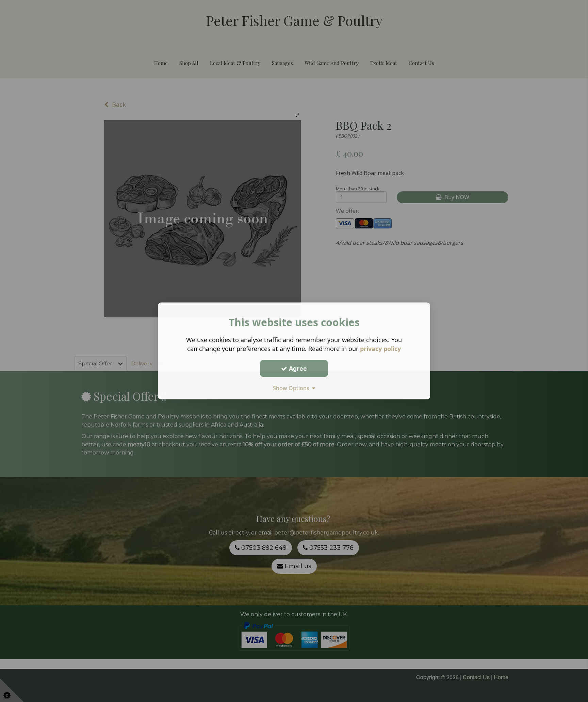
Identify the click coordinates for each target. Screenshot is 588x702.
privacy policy (380, 349)
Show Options (292, 388)
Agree (297, 368)
